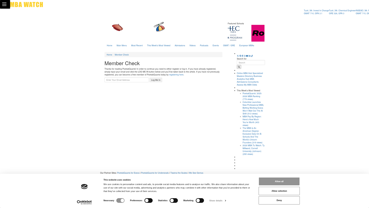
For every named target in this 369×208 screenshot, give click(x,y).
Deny (279, 200)
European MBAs (246, 45)
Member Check (122, 54)
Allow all (279, 181)
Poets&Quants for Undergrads (155, 172)
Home (109, 45)
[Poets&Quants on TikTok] (252, 55)
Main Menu (122, 45)
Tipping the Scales (178, 172)
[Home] (155, 29)
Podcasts (204, 45)
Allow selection (279, 191)
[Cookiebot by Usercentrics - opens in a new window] (84, 202)
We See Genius (196, 172)
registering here (176, 74)
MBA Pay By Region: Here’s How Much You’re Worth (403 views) (252, 121)
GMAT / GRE (229, 45)
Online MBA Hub (244, 73)
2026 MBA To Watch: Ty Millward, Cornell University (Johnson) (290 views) (253, 149)
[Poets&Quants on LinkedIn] (250, 55)
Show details (215, 200)
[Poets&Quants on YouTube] (247, 55)
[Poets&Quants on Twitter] (238, 55)
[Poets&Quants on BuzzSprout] (240, 55)
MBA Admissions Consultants (248, 80)
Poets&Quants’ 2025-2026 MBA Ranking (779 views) (252, 96)
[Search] (239, 67)
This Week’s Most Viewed (158, 45)
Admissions (180, 45)
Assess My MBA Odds (247, 84)
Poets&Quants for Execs (128, 172)
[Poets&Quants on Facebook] (242, 55)
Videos (192, 45)
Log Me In (155, 79)
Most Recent (137, 45)
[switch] (148, 200)
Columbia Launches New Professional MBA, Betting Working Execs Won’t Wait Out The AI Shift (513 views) (253, 108)
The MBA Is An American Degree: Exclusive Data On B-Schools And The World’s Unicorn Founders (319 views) (252, 135)
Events (216, 45)
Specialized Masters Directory (250, 74)
